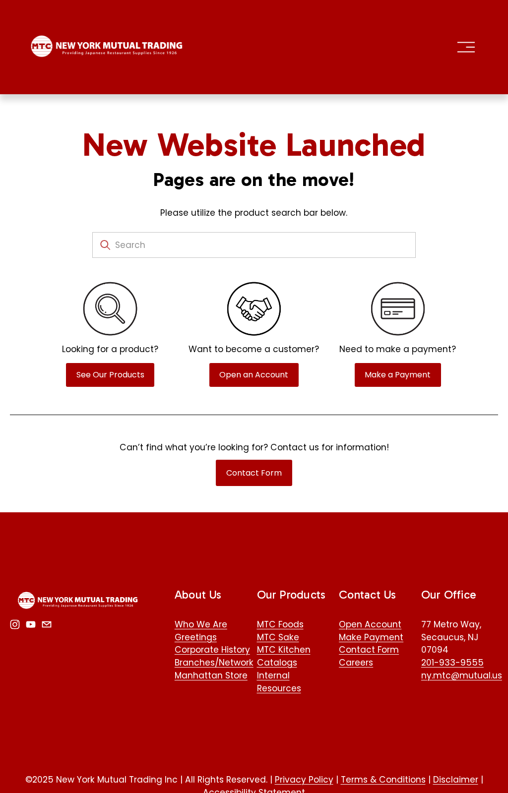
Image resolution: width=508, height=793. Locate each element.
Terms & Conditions (383, 780)
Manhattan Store (211, 675)
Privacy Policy (304, 780)
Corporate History (212, 650)
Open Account (370, 624)
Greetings (196, 637)
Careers (356, 663)
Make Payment (371, 637)
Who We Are (201, 624)
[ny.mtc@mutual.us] (47, 624)
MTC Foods (280, 624)
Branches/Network (214, 663)
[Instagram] (15, 624)
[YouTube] (31, 624)
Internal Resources (279, 682)
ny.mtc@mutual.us (461, 675)
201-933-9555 (452, 663)
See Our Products (110, 374)
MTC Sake (278, 637)
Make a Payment (398, 374)
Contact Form (254, 473)
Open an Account (253, 374)
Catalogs (277, 663)
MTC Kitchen (284, 650)
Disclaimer (455, 780)
